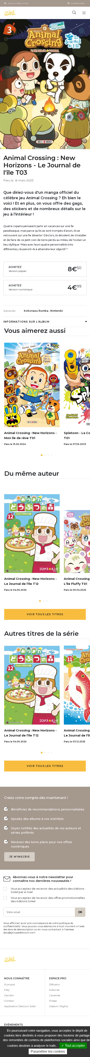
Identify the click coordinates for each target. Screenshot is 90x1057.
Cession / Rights (58, 1006)
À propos (9, 984)
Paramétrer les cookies (48, 1051)
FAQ (6, 989)
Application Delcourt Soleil (20, 1006)
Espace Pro (78, 3)
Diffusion (54, 984)
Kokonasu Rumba (36, 310)
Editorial (54, 989)
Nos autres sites (18, 3)
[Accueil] (22, 13)
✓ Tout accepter (73, 1045)
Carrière (9, 995)
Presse (53, 1000)
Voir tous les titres (45, 614)
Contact (9, 1000)
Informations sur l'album (26, 321)
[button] (41, 455)
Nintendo (56, 310)
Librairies (54, 995)
